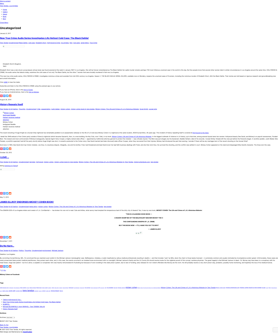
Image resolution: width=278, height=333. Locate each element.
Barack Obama (33, 287)
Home (5, 9)
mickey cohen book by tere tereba (82, 109)
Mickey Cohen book (220, 287)
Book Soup (39, 287)
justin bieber (55, 109)
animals (27, 287)
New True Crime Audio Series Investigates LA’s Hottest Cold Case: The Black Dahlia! (44, 38)
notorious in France (11, 166)
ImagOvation (27, 332)
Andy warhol (23, 287)
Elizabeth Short (41, 43)
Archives (3, 317)
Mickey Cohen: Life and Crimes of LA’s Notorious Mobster (131, 136)
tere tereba (154, 162)
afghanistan (11, 287)
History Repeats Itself (11, 104)
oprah (267, 287)
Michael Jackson (57, 250)
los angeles (65, 43)
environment (46, 250)
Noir (71, 43)
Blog (4, 19)
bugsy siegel (45, 287)
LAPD (106, 287)
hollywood (39, 162)
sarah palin (12, 291)
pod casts (76, 43)
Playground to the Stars (200, 133)
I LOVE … (4, 157)
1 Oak (38, 109)
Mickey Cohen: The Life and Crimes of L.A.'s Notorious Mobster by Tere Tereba (106, 162)
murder (264, 287)
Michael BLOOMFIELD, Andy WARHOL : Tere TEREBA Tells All (24, 306)
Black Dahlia (23, 43)
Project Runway (274, 287)
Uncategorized (14, 43)
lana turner (102, 287)
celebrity (49, 287)
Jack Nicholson (76, 287)
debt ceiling (56, 287)
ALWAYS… (6, 304)
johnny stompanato (94, 287)
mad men (116, 287)
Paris (270, 287)
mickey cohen (65, 109)
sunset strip (153, 109)
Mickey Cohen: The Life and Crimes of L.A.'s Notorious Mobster (117, 109)
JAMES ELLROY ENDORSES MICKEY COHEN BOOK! (27, 202)
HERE (6, 82)
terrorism (36, 290)
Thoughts (22, 109)
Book (4, 16)
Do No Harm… (7, 246)
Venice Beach (55, 291)
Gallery (5, 12)
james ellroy (33, 206)
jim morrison (87, 287)
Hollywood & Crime (53, 43)
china (53, 287)
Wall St (61, 290)
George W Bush (65, 287)
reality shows (5, 290)
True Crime (93, 43)
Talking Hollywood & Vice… (12, 300)
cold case (31, 43)
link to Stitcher (34, 92)
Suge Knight (144, 109)
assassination (45, 109)
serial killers (85, 43)
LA (99, 287)
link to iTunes (28, 90)
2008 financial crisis (4, 287)
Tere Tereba (4, 43)
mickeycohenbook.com (142, 162)
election (60, 287)
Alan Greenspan (17, 287)
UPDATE (44, 290)
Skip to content (5, 1)
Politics (21, 250)
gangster (32, 162)
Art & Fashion (13, 109)
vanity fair (48, 290)
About (5, 14)
